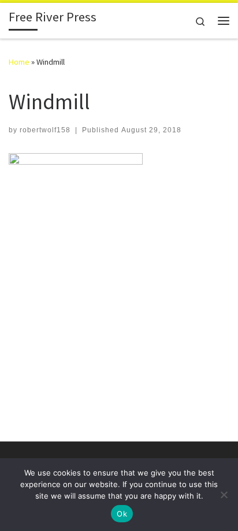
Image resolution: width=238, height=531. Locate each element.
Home (19, 62)
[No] (223, 494)
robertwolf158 (45, 130)
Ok (122, 513)
